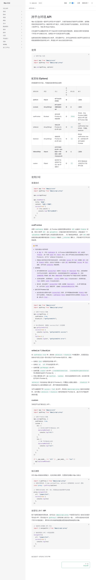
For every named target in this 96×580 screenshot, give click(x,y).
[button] (12, 11)
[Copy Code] (87, 56)
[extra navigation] (92, 3)
